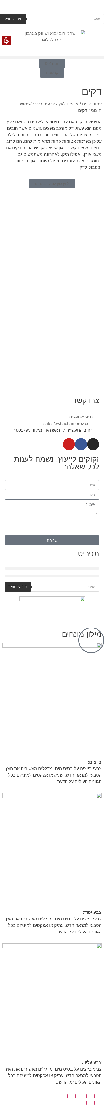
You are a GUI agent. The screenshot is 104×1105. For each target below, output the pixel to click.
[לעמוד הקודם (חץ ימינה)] (100, 1103)
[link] (52, 183)
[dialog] (52, 1098)
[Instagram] (93, 444)
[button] (98, 11)
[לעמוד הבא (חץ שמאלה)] (90, 1103)
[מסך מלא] (90, 1096)
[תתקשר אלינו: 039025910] (91, 640)
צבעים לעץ (68, 104)
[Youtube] (69, 444)
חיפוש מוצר (13, 19)
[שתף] (81, 1096)
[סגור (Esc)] (71, 1096)
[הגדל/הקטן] (100, 1096)
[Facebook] (81, 444)
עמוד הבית (92, 104)
